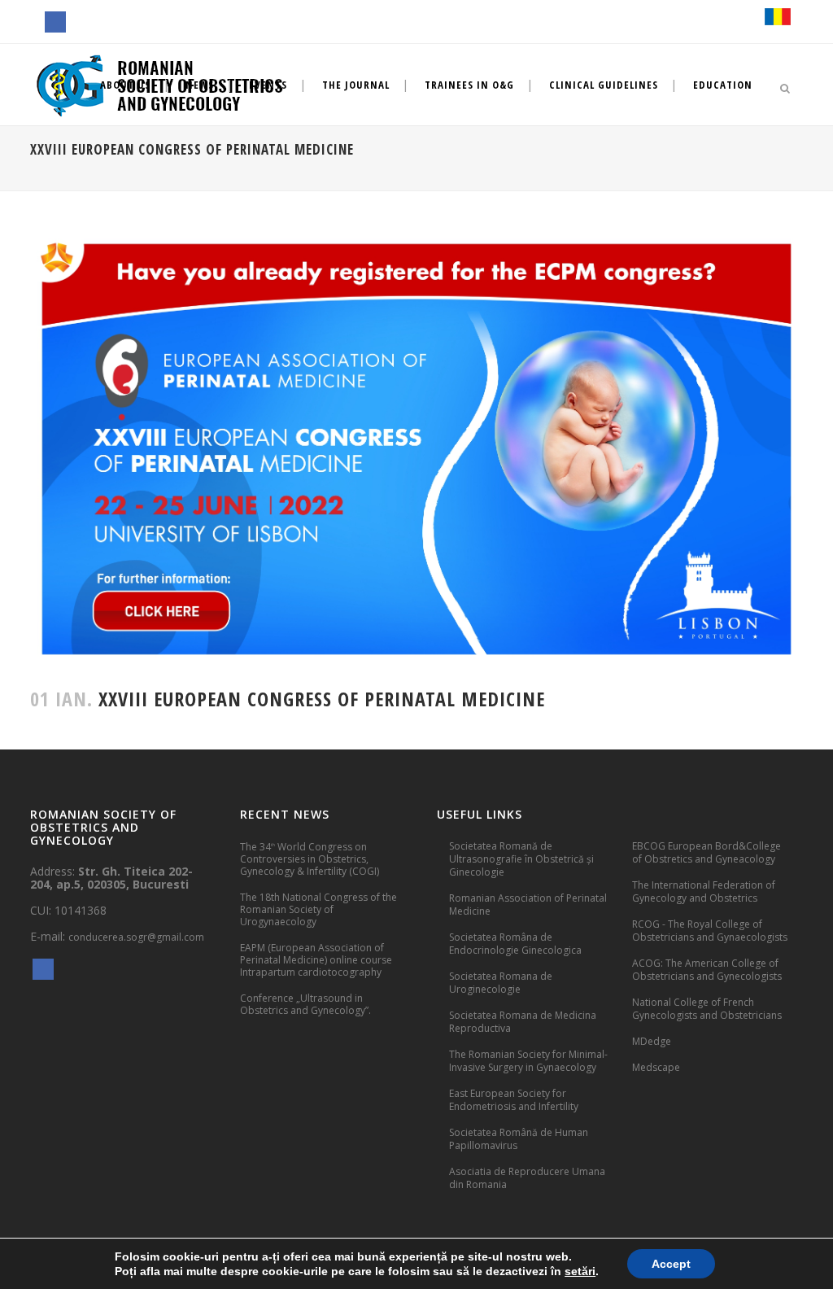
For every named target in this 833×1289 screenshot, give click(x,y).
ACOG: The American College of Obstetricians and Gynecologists (707, 969)
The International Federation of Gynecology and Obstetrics (703, 891)
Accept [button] (671, 1263)
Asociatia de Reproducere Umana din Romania (527, 1177)
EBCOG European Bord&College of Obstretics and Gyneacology (706, 852)
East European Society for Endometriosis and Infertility (513, 1099)
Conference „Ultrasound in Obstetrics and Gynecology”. (305, 1004)
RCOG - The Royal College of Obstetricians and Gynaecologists (709, 930)
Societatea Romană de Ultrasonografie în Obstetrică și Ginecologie (521, 859)
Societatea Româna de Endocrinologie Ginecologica (515, 943)
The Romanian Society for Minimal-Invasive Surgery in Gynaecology (528, 1060)
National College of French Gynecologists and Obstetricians (707, 1008)
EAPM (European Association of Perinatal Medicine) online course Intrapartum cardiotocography (316, 960)
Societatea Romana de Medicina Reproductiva (522, 1021)
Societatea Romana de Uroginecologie (500, 982)
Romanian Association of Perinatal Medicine (528, 904)
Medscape (656, 1067)
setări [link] (580, 1271)
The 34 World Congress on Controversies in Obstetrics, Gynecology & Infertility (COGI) (309, 858)
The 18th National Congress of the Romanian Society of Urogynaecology (318, 909)
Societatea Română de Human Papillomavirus (518, 1138)
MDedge (651, 1041)
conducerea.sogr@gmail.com (136, 937)
